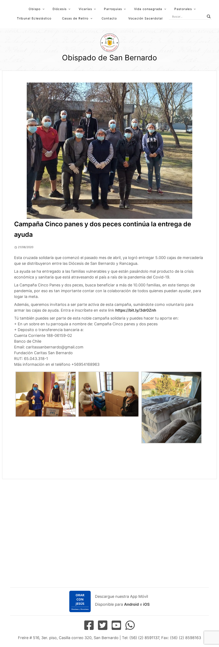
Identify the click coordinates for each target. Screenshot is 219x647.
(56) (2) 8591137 (144, 637)
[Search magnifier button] (209, 16)
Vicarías (85, 9)
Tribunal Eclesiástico (34, 18)
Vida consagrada (148, 9)
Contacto (109, 18)
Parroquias (113, 9)
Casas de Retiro (75, 18)
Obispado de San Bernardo (109, 57)
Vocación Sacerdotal (145, 18)
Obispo (34, 9)
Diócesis (60, 9)
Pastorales (183, 9)
